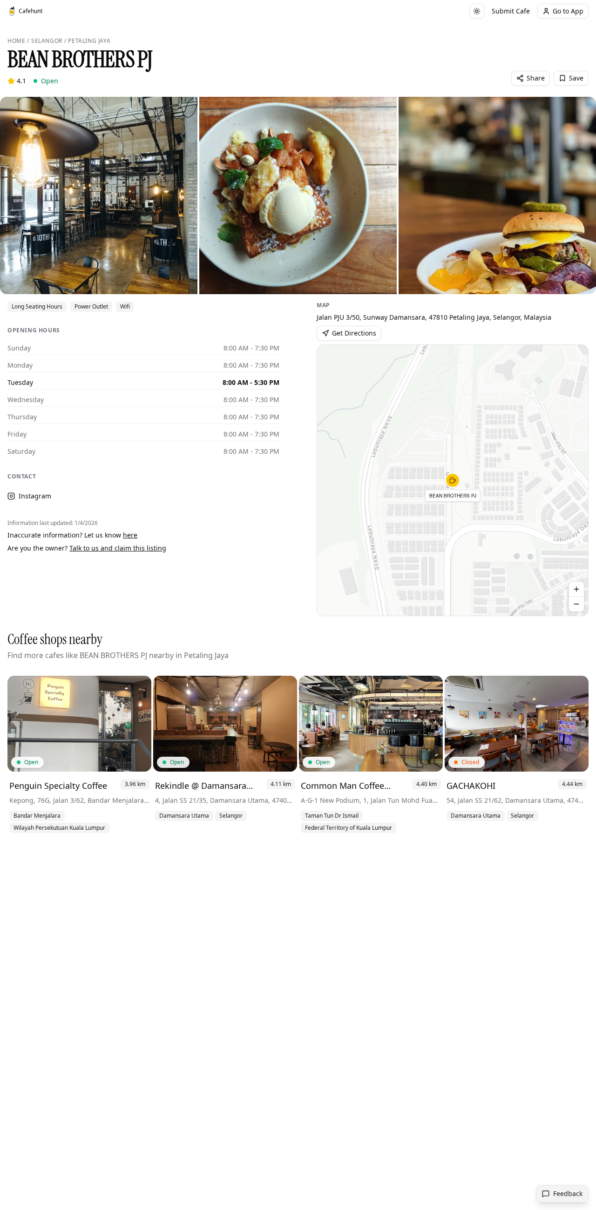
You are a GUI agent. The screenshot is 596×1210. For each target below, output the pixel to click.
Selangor (46, 41)
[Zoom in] (576, 589)
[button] (452, 480)
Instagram (35, 495)
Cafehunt (30, 11)
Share (536, 78)
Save (576, 78)
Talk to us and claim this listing (117, 548)
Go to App (568, 11)
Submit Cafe (511, 11)
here (130, 535)
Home (16, 41)
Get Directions (354, 333)
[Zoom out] (576, 604)
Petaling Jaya (89, 41)
